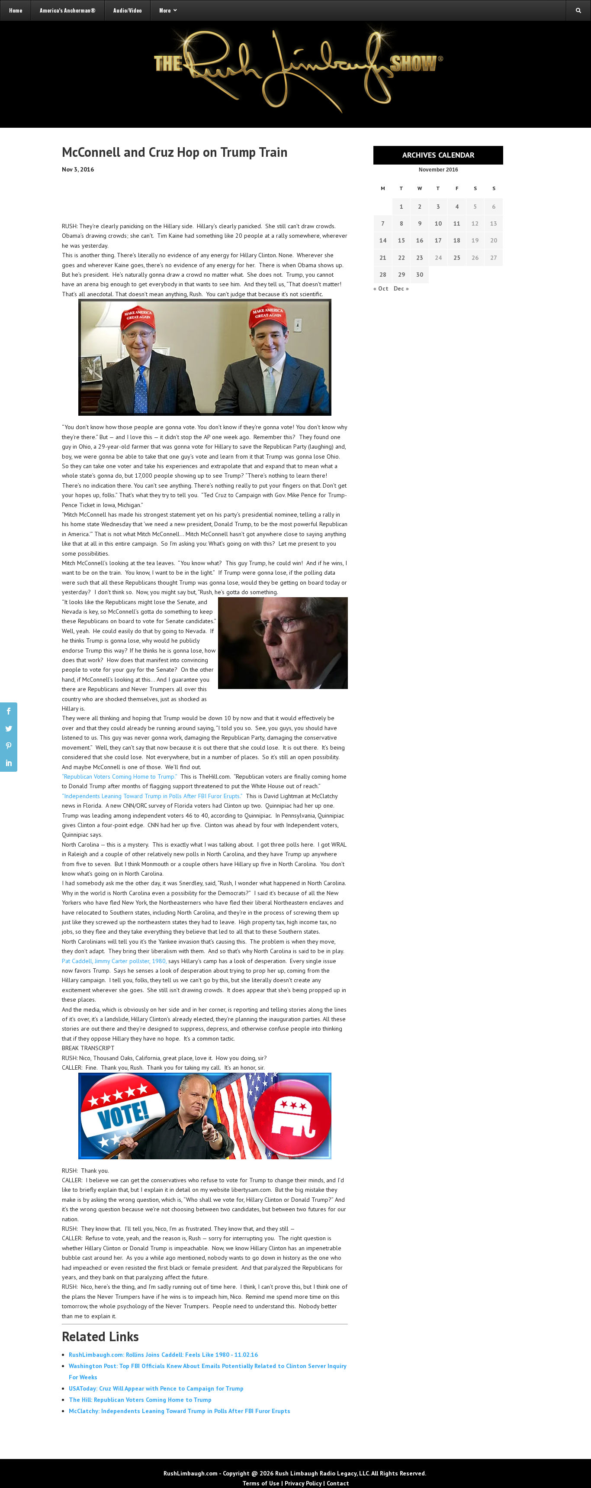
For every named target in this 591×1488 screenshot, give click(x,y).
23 (419, 258)
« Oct (381, 288)
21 (382, 258)
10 (438, 223)
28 (382, 274)
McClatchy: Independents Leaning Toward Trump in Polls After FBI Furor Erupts (179, 1411)
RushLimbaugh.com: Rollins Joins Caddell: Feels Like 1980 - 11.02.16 (163, 1355)
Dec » (401, 288)
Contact (338, 1483)
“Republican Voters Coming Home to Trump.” (119, 776)
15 (401, 240)
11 (456, 223)
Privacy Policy (303, 1483)
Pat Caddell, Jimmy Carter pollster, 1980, (114, 961)
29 (401, 274)
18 (456, 240)
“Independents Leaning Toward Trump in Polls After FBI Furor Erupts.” (152, 796)
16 (419, 240)
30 (419, 274)
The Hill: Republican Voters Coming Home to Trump (140, 1400)
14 (382, 240)
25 (456, 258)
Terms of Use (260, 1483)
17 (438, 240)
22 (401, 258)
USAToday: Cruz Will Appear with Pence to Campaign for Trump (156, 1388)
